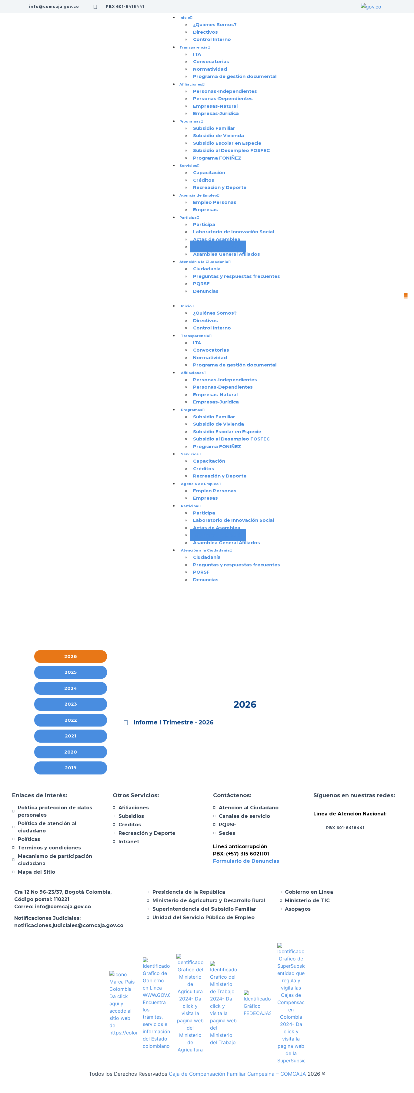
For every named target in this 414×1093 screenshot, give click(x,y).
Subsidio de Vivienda (218, 135)
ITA (197, 54)
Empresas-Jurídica (216, 113)
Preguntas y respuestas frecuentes (236, 276)
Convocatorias (211, 61)
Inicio (184, 17)
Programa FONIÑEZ (217, 158)
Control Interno (212, 39)
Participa (188, 217)
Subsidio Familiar (214, 128)
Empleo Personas (214, 202)
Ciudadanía (207, 269)
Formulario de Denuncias (247, 861)
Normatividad (210, 69)
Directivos (205, 32)
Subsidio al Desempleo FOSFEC (231, 150)
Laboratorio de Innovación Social (233, 231)
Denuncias (206, 291)
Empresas (205, 209)
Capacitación (209, 172)
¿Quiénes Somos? (215, 24)
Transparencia (193, 47)
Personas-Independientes (225, 91)
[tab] (70, 656)
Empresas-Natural (215, 106)
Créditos (203, 180)
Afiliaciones (190, 84)
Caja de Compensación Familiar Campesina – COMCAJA (237, 1074)
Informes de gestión (218, 246)
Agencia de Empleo (198, 195)
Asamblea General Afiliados (226, 254)
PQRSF (201, 283)
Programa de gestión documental (234, 76)
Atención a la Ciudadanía (203, 262)
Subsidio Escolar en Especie (227, 143)
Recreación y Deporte (219, 187)
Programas (190, 121)
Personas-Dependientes (223, 98)
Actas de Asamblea (216, 239)
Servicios (188, 166)
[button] (224, 298)
